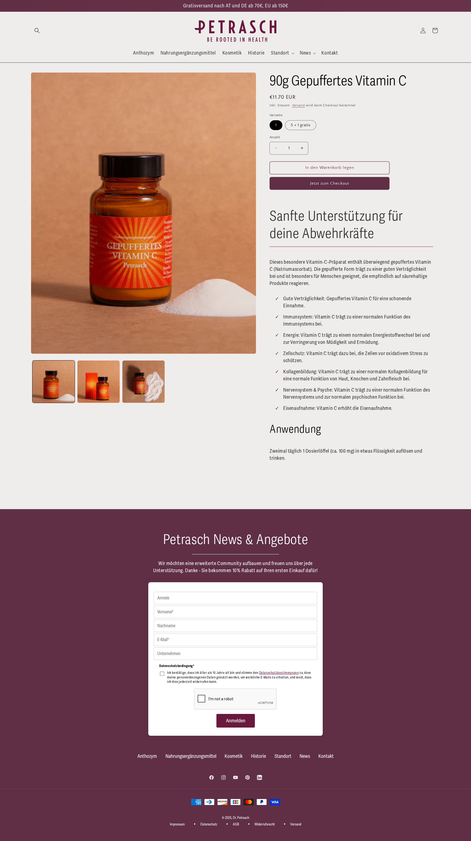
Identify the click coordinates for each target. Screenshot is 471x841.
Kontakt (326, 756)
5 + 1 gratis (300, 125)
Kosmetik (234, 756)
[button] (37, 31)
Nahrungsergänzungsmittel (190, 756)
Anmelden (235, 721)
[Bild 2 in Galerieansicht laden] (98, 382)
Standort (282, 756)
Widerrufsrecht (265, 824)
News (305, 756)
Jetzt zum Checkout (329, 183)
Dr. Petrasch (241, 818)
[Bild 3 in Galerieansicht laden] (143, 382)
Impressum (177, 824)
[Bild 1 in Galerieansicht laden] (53, 382)
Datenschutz (208, 824)
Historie (258, 756)
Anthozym (147, 756)
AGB (236, 824)
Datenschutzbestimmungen (279, 673)
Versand (298, 105)
